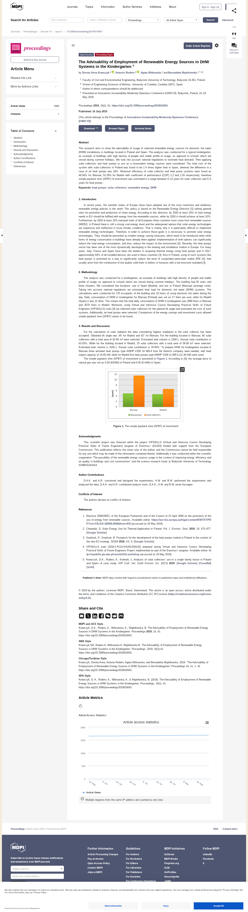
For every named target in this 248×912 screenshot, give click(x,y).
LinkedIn (207, 854)
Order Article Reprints (198, 46)
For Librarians (133, 867)
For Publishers (134, 872)
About (172, 7)
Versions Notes (143, 128)
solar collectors (117, 187)
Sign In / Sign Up (210, 7)
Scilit (90, 567)
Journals (72, 7)
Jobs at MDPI (95, 872)
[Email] (82, 617)
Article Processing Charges (103, 854)
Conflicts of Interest (24, 162)
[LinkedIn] (95, 617)
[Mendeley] (121, 617)
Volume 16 (46, 31)
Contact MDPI (95, 867)
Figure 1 (162, 358)
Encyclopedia (171, 876)
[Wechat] (108, 617)
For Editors (132, 863)
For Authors (132, 854)
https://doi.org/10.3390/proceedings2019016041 (140, 105)
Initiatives (155, 7)
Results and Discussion (26, 149)
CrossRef (205, 563)
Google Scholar (96, 532)
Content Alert (230, 829)
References (20, 166)
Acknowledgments (23, 154)
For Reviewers (134, 858)
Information (108, 7)
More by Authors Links (24, 86)
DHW (153, 187)
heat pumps (99, 187)
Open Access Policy (99, 863)
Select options (21, 869)
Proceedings (30, 31)
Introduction (20, 141)
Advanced (227, 20)
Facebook (208, 858)
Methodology (20, 145)
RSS (215, 829)
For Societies (133, 876)
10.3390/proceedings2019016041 (85, 31)
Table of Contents (22, 131)
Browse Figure (117, 128)
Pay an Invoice (96, 858)
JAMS (167, 881)
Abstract (18, 137)
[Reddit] (115, 617)
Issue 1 (59, 31)
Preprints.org (171, 863)
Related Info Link (21, 78)
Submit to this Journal (35, 59)
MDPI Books (171, 858)
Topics (89, 7)
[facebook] (102, 617)
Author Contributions (24, 158)
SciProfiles (170, 872)
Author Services (132, 7)
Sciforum (169, 854)
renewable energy (138, 187)
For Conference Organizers (141, 881)
